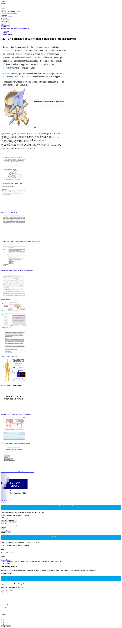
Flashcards (4, 16)
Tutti (4, 529)
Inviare (9, 626)
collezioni (10, 16)
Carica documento (6, 11)
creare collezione (5, 532)
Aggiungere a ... (5, 26)
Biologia (6, 32)
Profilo (3, 24)
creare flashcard (15, 11)
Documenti (4, 553)
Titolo (2, 517)
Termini (7, 563)
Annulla (3, 626)
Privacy (3, 563)
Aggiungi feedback (6, 573)
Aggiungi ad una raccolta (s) (9, 28)
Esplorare (3, 3)
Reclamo (3, 560)
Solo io (5, 530)
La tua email (4, 605)
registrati (3, 515)
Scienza (6, 31)
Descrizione (7, 520)
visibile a (3, 527)
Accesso (3, 10)
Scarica (3, 502)
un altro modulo (19, 587)
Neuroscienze (8, 34)
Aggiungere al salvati (23, 28)
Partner (8, 560)
